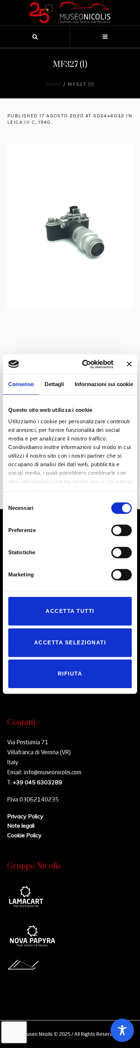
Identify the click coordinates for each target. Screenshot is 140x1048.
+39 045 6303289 (37, 782)
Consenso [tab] (21, 384)
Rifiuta (70, 674)
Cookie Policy (24, 835)
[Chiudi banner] (129, 364)
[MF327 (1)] (70, 227)
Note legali (20, 825)
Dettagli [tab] (54, 384)
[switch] (121, 530)
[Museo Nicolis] (70, 12)
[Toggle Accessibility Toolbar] (122, 1030)
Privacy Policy (25, 816)
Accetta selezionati (70, 642)
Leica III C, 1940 (29, 122)
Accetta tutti (70, 611)
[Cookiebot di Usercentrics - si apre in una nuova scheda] (84, 364)
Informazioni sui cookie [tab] (104, 384)
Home (54, 84)
